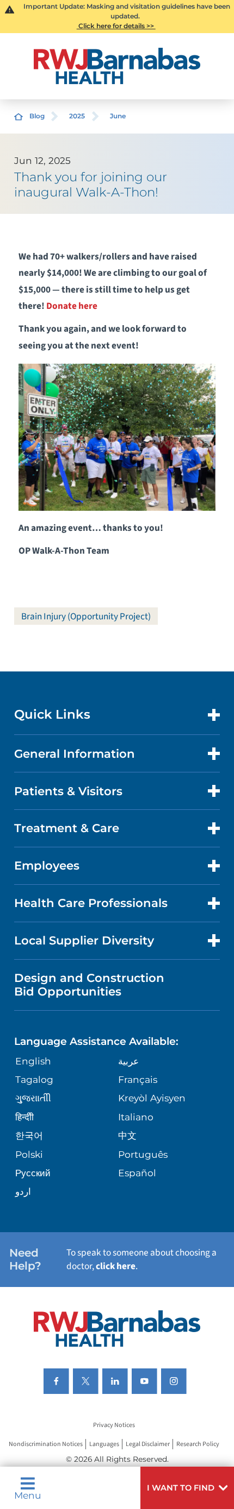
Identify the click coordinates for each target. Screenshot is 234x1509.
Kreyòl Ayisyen (152, 1098)
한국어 (29, 1135)
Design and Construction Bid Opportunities (89, 984)
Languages (104, 1444)
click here (116, 1266)
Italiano (135, 1117)
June (118, 116)
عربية (128, 1061)
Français (137, 1079)
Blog (37, 116)
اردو (23, 1191)
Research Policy (197, 1444)
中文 (127, 1135)
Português (143, 1154)
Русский (33, 1172)
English (33, 1061)
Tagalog (34, 1079)
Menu (27, 1494)
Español (137, 1172)
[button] (187, 1488)
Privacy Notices (114, 1425)
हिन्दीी (24, 1117)
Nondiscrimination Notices (46, 1444)
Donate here (71, 306)
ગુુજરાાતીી (33, 1098)
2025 (77, 116)
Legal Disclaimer (148, 1444)
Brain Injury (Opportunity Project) (86, 616)
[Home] (117, 66)
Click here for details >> (116, 26)
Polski (29, 1154)
